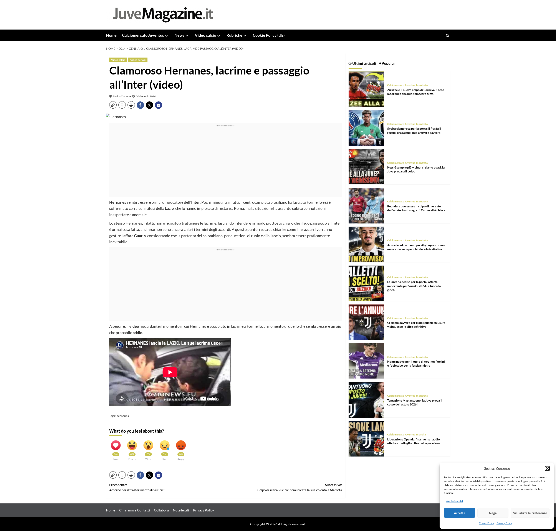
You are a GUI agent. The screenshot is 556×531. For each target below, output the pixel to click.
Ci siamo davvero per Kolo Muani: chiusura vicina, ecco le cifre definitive (416, 325)
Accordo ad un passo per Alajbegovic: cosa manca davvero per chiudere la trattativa (416, 247)
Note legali (181, 510)
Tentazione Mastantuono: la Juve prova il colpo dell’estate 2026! (414, 402)
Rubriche (234, 35)
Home (111, 35)
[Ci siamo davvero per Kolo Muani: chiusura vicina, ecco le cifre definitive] (366, 322)
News (179, 35)
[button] (547, 468)
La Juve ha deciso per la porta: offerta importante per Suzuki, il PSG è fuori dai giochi (414, 286)
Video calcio (205, 35)
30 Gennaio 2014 (146, 96)
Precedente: (137, 487)
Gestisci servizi (454, 501)
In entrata (422, 85)
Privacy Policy (504, 523)
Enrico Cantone (122, 96)
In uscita (421, 434)
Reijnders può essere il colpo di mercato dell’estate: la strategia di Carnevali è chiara (416, 208)
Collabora (161, 510)
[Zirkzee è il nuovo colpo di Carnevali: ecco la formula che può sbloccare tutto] (366, 89)
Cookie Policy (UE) (269, 35)
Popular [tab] (388, 63)
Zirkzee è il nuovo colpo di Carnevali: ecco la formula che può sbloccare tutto (415, 92)
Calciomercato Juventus (143, 35)
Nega (493, 513)
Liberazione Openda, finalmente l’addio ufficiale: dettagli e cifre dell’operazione (413, 441)
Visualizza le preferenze (530, 513)
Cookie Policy (486, 523)
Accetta (459, 513)
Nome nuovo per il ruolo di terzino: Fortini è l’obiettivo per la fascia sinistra (416, 363)
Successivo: (299, 487)
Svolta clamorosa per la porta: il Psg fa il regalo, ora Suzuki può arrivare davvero (414, 130)
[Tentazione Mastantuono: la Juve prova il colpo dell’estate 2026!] (366, 399)
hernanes (122, 416)
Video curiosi (138, 59)
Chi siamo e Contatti (134, 510)
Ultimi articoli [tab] (364, 63)
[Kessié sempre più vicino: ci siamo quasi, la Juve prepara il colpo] (366, 166)
